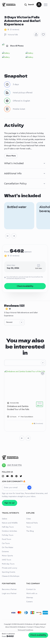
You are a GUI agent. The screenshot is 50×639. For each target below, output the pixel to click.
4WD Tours (6, 560)
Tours (28, 527)
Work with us (31, 593)
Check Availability (38, 635)
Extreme (5, 552)
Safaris (4, 519)
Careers (29, 602)
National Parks (32, 523)
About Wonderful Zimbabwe (15, 627)
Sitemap (29, 598)
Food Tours (6, 539)
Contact (30, 627)
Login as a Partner (9, 593)
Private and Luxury (9, 568)
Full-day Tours (7, 535)
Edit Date (38, 268)
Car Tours (6, 543)
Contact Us (31, 589)
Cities (28, 519)
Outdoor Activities (9, 531)
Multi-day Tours (8, 564)
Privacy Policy (39, 627)
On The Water (7, 547)
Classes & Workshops (10, 576)
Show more (11, 156)
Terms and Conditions (25, 630)
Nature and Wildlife (10, 523)
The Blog (30, 531)
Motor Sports (7, 556)
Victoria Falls (13, 35)
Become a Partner (9, 589)
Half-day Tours (8, 527)
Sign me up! (9, 503)
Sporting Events (8, 572)
